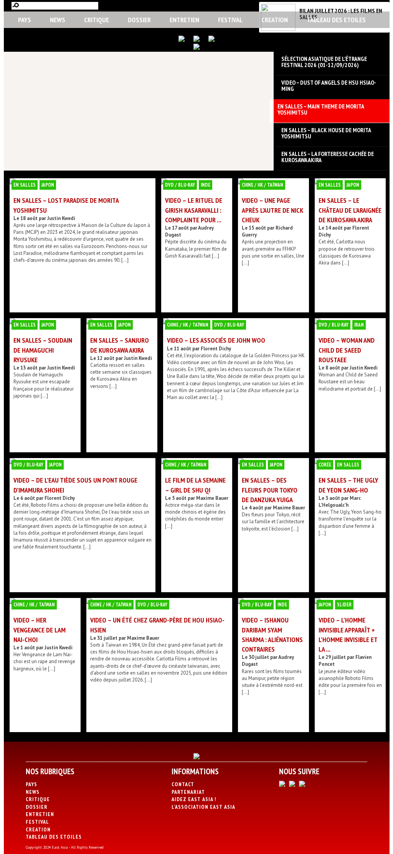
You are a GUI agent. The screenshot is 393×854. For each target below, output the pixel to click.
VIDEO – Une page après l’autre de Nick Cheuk (272, 210)
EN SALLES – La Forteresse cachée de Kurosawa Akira (327, 157)
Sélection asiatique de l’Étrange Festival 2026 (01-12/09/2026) (324, 62)
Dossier (139, 19)
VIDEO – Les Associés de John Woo (216, 340)
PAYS (24, 19)
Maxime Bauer (212, 498)
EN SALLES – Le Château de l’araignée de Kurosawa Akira (350, 210)
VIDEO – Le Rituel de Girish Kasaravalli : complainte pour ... (193, 210)
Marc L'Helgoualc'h (340, 501)
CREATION (274, 19)
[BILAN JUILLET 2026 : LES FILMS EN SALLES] (278, 29)
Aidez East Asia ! (194, 799)
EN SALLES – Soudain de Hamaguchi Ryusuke (42, 350)
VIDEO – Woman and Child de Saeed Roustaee (347, 350)
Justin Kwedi (61, 218)
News (57, 19)
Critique (96, 19)
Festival (230, 19)
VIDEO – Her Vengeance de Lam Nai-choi (39, 630)
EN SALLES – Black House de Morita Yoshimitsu (326, 133)
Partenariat (188, 791)
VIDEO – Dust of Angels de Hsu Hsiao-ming (328, 85)
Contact (183, 784)
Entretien (184, 19)
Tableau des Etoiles (336, 19)
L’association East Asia (203, 806)
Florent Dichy (216, 348)
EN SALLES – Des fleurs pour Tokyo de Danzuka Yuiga (269, 490)
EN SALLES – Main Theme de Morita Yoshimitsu (320, 109)
